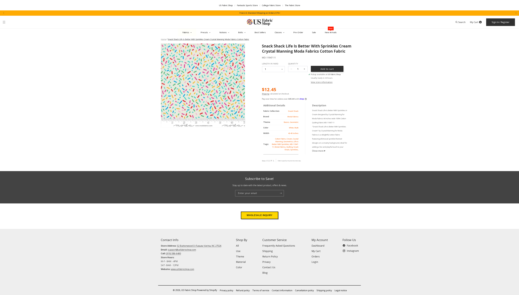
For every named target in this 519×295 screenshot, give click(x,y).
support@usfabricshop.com (182, 249)
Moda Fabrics (292, 116)
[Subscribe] (281, 193)
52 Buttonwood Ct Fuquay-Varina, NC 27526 (199, 245)
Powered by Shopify (207, 290)
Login (315, 261)
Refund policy (243, 290)
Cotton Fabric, (281, 139)
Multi (296, 127)
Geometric (294, 122)
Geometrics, (288, 141)
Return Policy (270, 256)
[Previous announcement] (4, 13)
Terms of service (260, 290)
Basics (286, 122)
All (237, 245)
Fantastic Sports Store (247, 5)
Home (163, 39)
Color (239, 267)
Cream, (290, 139)
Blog (265, 272)
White (291, 127)
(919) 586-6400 (173, 253)
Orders (316, 256)
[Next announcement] (516, 13)
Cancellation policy (304, 290)
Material (241, 261)
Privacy (266, 261)
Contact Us (268, 267)
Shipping (265, 94)
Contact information (282, 290)
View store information (322, 82)
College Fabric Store (271, 5)
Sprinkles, (294, 149)
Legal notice (341, 290)
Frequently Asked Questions (278, 245)
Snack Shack (293, 111)
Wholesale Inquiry (259, 215)
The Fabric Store (292, 5)
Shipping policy (324, 290)
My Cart (316, 251)
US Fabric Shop (226, 5)
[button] (4, 22)
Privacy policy (226, 290)
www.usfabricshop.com (182, 269)
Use (238, 251)
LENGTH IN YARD (270, 63)
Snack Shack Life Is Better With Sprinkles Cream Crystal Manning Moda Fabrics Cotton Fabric (208, 39)
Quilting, (289, 147)
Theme (240, 256)
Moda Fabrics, (280, 147)
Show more (319, 150)
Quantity (293, 63)
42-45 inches (293, 133)
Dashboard (318, 245)
